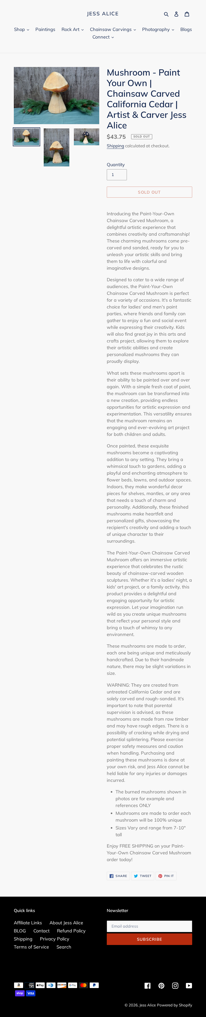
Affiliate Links (28, 923)
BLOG (20, 931)
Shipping (115, 145)
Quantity (116, 164)
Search (64, 947)
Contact (41, 931)
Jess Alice (103, 14)
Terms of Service (31, 947)
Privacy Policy (54, 939)
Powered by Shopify (174, 1005)
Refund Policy (71, 931)
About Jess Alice (66, 923)
